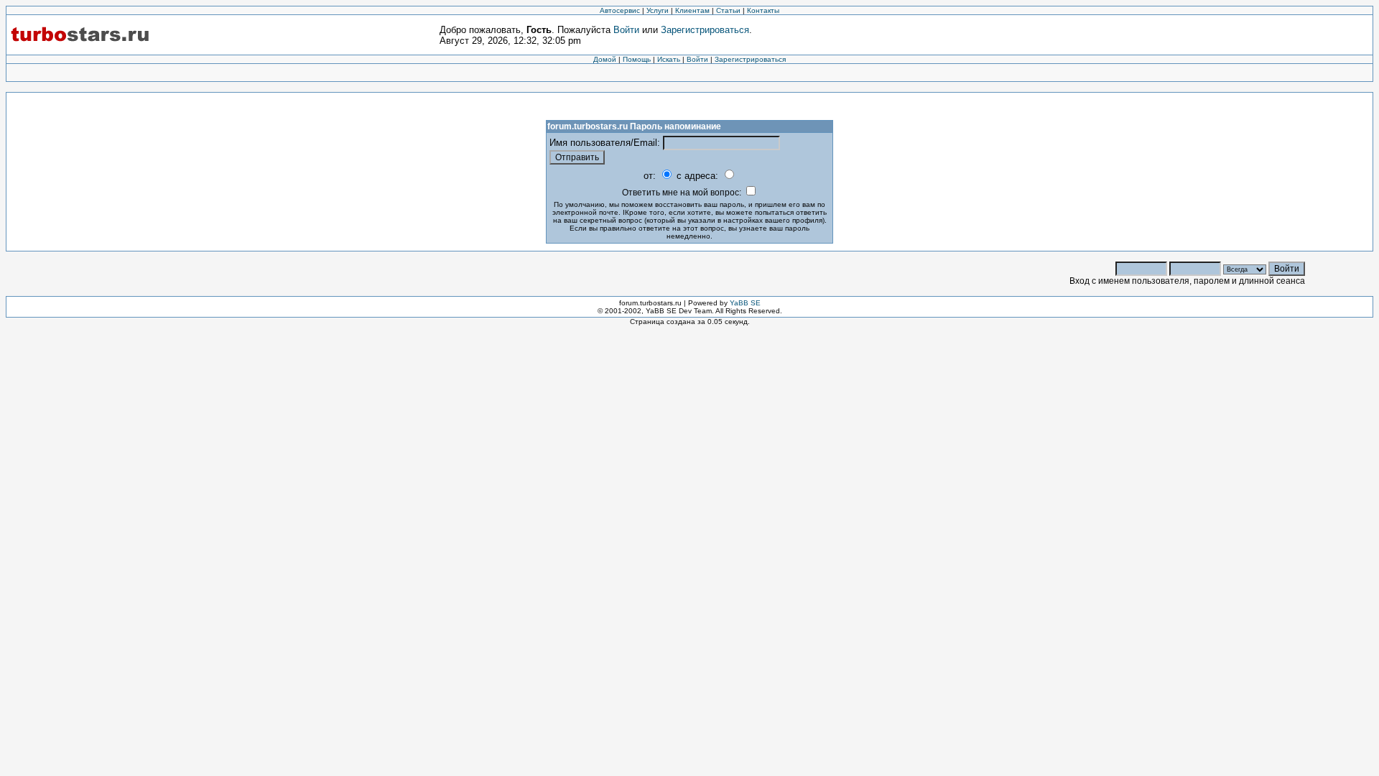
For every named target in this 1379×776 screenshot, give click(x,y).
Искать (668, 59)
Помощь (637, 59)
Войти (626, 29)
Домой (604, 59)
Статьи (728, 10)
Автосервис (620, 10)
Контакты (763, 10)
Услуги (657, 10)
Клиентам (692, 10)
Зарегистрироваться (705, 29)
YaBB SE (745, 303)
